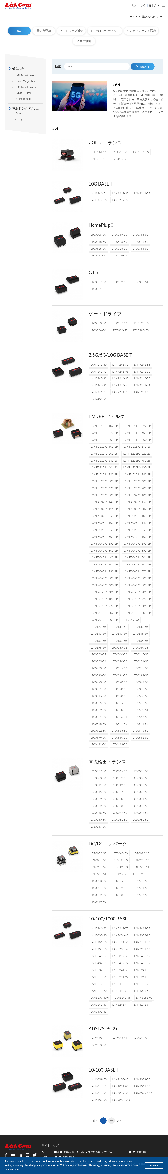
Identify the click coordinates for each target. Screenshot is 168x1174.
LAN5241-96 (98, 977)
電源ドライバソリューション (25, 111)
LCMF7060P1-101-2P (104, 564)
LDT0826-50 (119, 330)
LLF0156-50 (98, 647)
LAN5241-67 (120, 1004)
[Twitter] (35, 1155)
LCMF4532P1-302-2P (137, 509)
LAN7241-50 (98, 364)
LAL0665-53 (140, 1038)
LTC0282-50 (141, 330)
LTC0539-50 (98, 710)
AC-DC (19, 120)
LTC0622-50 (98, 730)
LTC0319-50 (119, 874)
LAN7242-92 (98, 378)
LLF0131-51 (119, 626)
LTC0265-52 (98, 661)
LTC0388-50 (140, 234)
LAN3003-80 (98, 935)
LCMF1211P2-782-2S (136, 460)
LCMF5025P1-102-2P (104, 522)
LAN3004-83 (120, 935)
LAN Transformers (25, 75)
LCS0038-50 (140, 812)
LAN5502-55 (98, 1011)
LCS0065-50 (119, 771)
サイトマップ (50, 1145)
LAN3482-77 (120, 963)
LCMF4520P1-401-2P (137, 481)
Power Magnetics (25, 81)
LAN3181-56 (120, 942)
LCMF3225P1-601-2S (104, 467)
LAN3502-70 (98, 970)
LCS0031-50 (140, 799)
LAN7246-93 (98, 385)
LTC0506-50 (140, 881)
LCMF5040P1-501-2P (137, 557)
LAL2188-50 (98, 1045)
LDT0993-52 (98, 867)
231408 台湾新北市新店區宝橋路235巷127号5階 (82, 1152)
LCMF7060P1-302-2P (137, 578)
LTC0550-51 (140, 710)
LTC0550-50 (119, 710)
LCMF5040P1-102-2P (137, 536)
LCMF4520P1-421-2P (104, 488)
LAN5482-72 (142, 984)
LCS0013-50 (140, 785)
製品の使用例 (148, 16)
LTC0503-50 (98, 881)
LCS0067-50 (98, 771)
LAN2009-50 (142, 1079)
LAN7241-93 (120, 371)
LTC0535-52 (119, 703)
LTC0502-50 (119, 282)
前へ (95, 1120)
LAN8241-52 (120, 193)
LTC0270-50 (119, 661)
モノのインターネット (105, 30)
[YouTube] (13, 1155)
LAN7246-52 (142, 378)
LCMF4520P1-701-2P (137, 488)
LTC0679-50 (98, 737)
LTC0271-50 (140, 661)
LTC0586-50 (140, 241)
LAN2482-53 (142, 928)
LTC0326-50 (119, 248)
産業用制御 (84, 41)
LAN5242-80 (98, 984)
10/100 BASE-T (104, 1070)
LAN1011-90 (142, 1086)
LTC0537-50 (140, 895)
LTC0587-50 (98, 282)
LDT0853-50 (98, 853)
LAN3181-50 (98, 942)
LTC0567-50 (140, 717)
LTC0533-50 (119, 895)
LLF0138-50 (140, 633)
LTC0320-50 (119, 682)
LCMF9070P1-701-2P (104, 619)
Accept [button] (154, 1165)
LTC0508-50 (98, 234)
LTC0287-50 (140, 668)
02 (111, 1120)
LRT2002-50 (119, 159)
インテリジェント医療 (141, 30)
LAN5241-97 (120, 977)
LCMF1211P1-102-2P (104, 426)
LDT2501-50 (120, 867)
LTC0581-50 (140, 723)
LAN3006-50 (142, 990)
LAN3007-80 (142, 935)
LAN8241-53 (142, 193)
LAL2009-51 (119, 1038)
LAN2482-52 (120, 990)
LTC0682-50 (98, 744)
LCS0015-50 (98, 792)
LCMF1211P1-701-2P (104, 439)
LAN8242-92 (120, 200)
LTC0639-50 (98, 901)
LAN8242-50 (98, 200)
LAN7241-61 (142, 385)
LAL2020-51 (98, 1038)
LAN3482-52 (142, 956)
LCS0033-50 (119, 806)
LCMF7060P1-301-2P (104, 578)
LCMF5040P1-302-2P (104, 550)
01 (103, 1120)
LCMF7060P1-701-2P (137, 592)
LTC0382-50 (98, 255)
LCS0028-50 (140, 792)
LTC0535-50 (98, 703)
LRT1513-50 (119, 152)
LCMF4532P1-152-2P (137, 502)
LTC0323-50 (141, 874)
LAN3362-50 (120, 956)
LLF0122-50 (98, 626)
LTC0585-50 (119, 241)
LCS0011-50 (98, 785)
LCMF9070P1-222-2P (137, 599)
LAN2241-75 (120, 928)
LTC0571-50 (119, 723)
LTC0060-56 (119, 654)
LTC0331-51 (98, 289)
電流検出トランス (107, 761)
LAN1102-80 (120, 1079)
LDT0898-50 (120, 860)
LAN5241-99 (142, 1004)
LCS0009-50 (119, 778)
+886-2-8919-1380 (137, 1152)
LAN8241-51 (98, 193)
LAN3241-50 (142, 949)
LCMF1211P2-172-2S (137, 446)
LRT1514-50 (98, 152)
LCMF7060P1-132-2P (104, 571)
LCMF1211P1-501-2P (137, 432)
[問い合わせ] (143, 5)
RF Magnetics (23, 98)
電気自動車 (43, 30)
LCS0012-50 (119, 785)
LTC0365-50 (140, 248)
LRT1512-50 (141, 152)
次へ (119, 1120)
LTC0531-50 (140, 888)
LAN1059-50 (98, 1079)
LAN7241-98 (120, 392)
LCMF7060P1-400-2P (104, 585)
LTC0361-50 (98, 689)
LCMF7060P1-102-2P (137, 564)
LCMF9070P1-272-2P (104, 606)
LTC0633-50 (119, 730)
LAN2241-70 (98, 990)
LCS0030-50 (119, 799)
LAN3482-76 (98, 963)
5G (161, 16)
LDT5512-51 (98, 874)
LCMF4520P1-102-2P (137, 467)
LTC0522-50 (119, 888)
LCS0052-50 (140, 819)
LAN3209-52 (120, 949)
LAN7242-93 (142, 392)
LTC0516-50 (98, 696)
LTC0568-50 (98, 723)
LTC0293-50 (98, 682)
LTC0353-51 (140, 282)
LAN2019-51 (98, 1086)
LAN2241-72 (98, 928)
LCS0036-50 (98, 812)
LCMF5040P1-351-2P (137, 550)
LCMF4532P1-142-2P (104, 502)
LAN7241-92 (98, 371)
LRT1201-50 (98, 159)
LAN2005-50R (121, 1100)
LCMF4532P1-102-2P (137, 495)
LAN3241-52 (98, 956)
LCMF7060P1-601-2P (104, 592)
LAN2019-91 (98, 1093)
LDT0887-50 (98, 860)
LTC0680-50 (119, 737)
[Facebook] (6, 1155)
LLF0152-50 (98, 640)
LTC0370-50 (119, 689)
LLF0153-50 (119, 640)
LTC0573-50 (98, 323)
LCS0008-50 (98, 778)
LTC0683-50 (119, 744)
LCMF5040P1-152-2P (104, 543)
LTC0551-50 (98, 717)
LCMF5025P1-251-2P (104, 530)
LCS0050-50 (98, 819)
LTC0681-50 (140, 737)
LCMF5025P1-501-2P (104, 536)
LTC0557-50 (119, 323)
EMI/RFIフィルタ (107, 416)
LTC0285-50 (119, 668)
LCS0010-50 (140, 778)
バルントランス (105, 142)
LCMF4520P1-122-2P (104, 474)
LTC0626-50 (98, 248)
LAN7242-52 (142, 371)
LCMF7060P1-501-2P (137, 585)
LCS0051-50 (119, 819)
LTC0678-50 (140, 730)
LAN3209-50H (99, 997)
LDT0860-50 (120, 853)
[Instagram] (27, 1155)
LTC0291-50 (119, 675)
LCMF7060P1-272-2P (137, 571)
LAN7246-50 (120, 378)
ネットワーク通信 (71, 30)
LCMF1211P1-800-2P (137, 439)
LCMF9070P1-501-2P (137, 613)
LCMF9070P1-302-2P (104, 613)
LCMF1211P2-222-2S (136, 453)
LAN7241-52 (120, 364)
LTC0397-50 (140, 689)
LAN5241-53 (120, 970)
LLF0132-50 (140, 626)
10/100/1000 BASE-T (110, 918)
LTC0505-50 (119, 881)
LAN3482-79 (142, 963)
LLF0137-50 (119, 633)
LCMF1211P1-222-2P (137, 426)
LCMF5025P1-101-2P (137, 516)
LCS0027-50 (119, 792)
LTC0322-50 (140, 682)
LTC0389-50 (119, 234)
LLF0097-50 (131, 619)
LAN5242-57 (98, 1004)
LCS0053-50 (98, 826)
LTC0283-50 (98, 668)
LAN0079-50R (143, 1093)
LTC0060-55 (98, 654)
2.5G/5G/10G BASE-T (110, 355)
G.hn (93, 272)
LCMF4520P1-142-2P (137, 474)
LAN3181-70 (142, 942)
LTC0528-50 (119, 696)
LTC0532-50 (98, 895)
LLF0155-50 (140, 640)
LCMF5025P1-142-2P (137, 522)
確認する (144, 66)
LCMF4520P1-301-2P (104, 481)
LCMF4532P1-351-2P (104, 516)
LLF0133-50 (98, 633)
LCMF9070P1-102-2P (104, 599)
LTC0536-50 (140, 703)
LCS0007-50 (140, 771)
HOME (133, 16)
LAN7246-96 (120, 385)
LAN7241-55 (142, 364)
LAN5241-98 (142, 977)
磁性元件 (18, 68)
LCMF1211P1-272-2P (104, 432)
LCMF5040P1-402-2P (104, 557)
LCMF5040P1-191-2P (137, 543)
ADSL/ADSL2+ (103, 1028)
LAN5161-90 (144, 997)
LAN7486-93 (98, 399)
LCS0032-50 (98, 806)
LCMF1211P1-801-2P (104, 446)
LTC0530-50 (140, 696)
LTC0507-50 (98, 888)
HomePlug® (101, 225)
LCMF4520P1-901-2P (104, 495)
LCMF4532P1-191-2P (104, 509)
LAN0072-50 (120, 1093)
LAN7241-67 (98, 392)
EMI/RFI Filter (23, 93)
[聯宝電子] (18, 5)
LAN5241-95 (142, 970)
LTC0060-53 (140, 647)
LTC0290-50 (98, 675)
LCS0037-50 (119, 812)
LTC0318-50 (98, 241)
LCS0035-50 (140, 806)
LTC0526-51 (119, 255)
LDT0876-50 (141, 853)
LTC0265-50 (140, 654)
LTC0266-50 (98, 330)
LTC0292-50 (140, 675)
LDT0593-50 (141, 323)
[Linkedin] (20, 1155)
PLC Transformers (25, 87)
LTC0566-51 (119, 717)
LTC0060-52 (119, 647)
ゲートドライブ (105, 313)
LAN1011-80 (120, 1086)
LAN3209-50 (98, 949)
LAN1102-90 (98, 1100)
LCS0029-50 (98, 799)
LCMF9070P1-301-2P (137, 606)
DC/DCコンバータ (108, 843)
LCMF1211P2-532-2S (104, 460)
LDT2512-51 (141, 867)
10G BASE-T (101, 184)
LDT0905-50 (141, 860)
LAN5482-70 (120, 984)
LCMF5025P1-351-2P (137, 530)
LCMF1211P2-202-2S (104, 453)
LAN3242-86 (122, 997)
